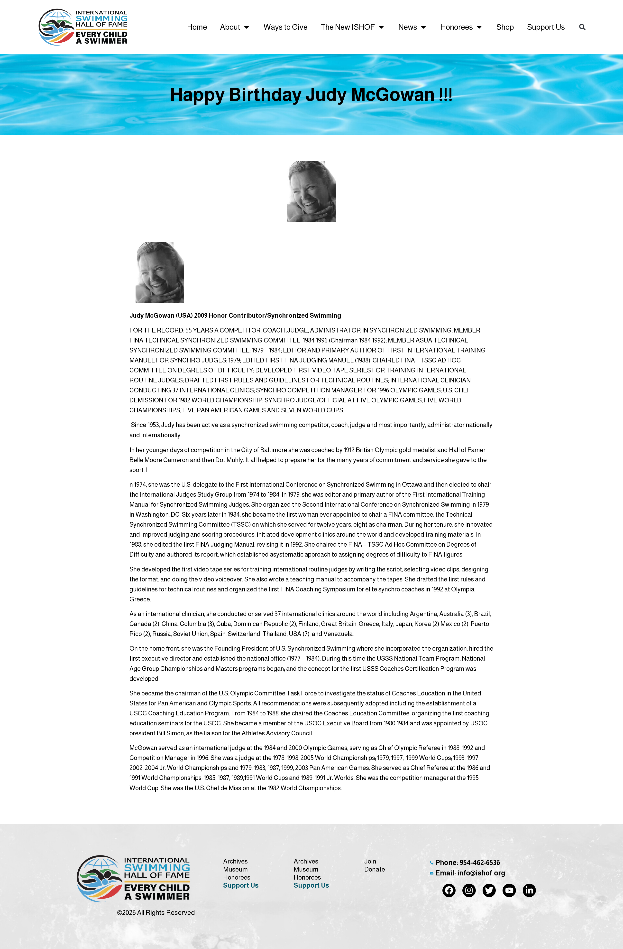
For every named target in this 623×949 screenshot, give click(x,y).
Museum (235, 869)
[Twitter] (489, 890)
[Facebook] (449, 890)
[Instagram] (469, 890)
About (230, 27)
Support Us (546, 27)
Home (197, 27)
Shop (505, 27)
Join (370, 861)
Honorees (456, 27)
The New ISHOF (348, 27)
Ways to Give (286, 27)
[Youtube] (509, 890)
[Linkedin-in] (529, 890)
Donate (374, 869)
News (407, 27)
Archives (235, 861)
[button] (582, 27)
